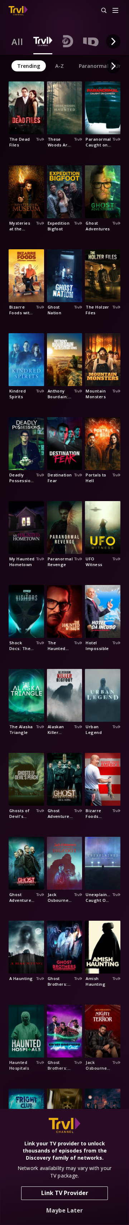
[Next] (113, 41)
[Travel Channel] (18, 10)
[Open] (115, 11)
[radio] (17, 41)
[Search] (100, 11)
